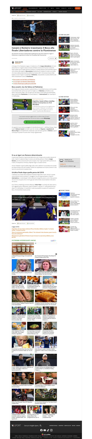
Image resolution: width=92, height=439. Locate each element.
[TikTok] (48, 431)
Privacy (23, 437)
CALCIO (25, 8)
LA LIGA (40, 11)
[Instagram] (51, 431)
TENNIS (58, 8)
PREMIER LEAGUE (31, 11)
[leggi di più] (55, 62)
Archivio (78, 425)
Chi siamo (14, 437)
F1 (48, 8)
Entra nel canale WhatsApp (35, 122)
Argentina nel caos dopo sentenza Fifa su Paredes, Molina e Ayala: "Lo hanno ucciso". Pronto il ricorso (33, 229)
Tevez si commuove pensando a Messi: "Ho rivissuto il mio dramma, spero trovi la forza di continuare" (34, 233)
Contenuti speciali (53, 425)
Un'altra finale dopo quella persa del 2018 (24, 83)
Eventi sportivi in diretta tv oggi (68, 166)
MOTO (52, 8)
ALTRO (70, 8)
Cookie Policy (27, 437)
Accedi (78, 8)
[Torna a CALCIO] (12, 11)
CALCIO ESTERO (22, 18)
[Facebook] (41, 431)
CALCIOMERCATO (33, 8)
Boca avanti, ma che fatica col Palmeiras (24, 79)
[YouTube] (45, 431)
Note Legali (19, 437)
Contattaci (61, 425)
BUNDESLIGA (47, 11)
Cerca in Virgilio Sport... (31, 426)
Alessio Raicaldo (19, 62)
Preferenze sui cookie (35, 437)
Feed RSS (73, 425)
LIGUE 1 (55, 11)
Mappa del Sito (67, 425)
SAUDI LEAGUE (63, 11)
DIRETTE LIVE (42, 8)
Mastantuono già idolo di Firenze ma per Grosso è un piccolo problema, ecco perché (33, 236)
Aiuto (41, 437)
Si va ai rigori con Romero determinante (24, 81)
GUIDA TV (63, 8)
